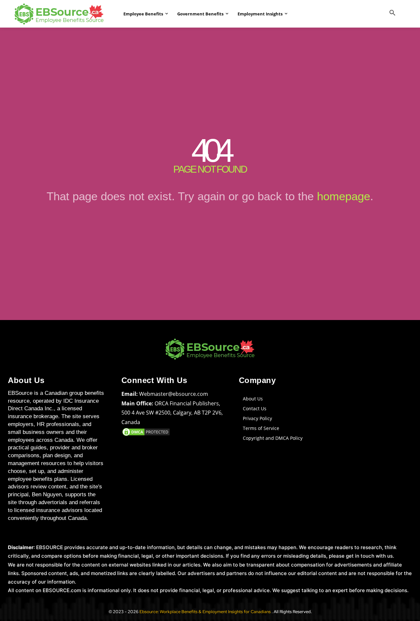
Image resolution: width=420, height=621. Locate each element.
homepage (343, 196)
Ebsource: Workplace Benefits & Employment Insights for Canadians (205, 611)
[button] (392, 13)
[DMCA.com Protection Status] (146, 435)
